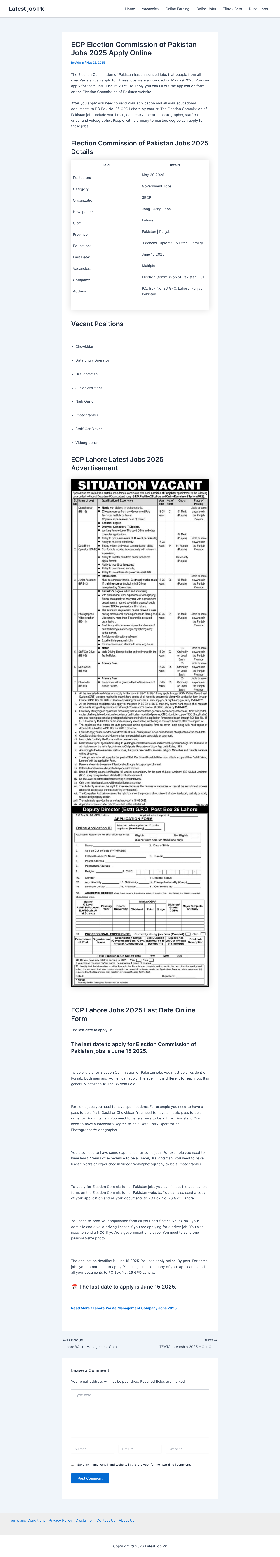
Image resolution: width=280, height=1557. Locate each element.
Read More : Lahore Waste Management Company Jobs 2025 (124, 1308)
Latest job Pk (26, 8)
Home (130, 9)
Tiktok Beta (232, 9)
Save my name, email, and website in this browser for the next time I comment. (134, 1464)
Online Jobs (206, 9)
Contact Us (105, 1520)
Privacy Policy (60, 1520)
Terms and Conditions (27, 1520)
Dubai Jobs (258, 9)
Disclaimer (84, 1520)
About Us (126, 1520)
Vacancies (150, 9)
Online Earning (177, 9)
